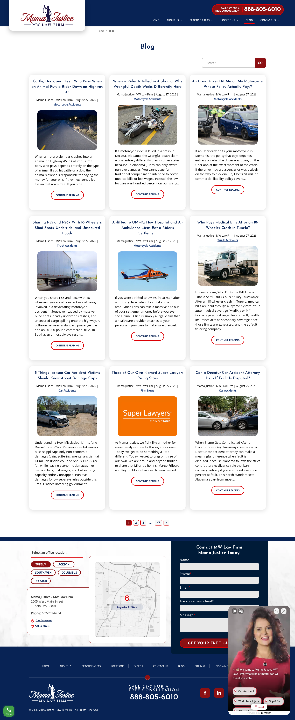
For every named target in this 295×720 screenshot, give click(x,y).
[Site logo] (47, 15)
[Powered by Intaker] (266, 713)
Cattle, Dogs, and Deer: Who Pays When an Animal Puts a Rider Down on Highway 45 (67, 86)
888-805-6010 (154, 697)
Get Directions (44, 620)
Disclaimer (222, 666)
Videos (139, 666)
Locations (228, 20)
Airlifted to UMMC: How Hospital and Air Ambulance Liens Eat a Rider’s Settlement (147, 228)
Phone (186, 574)
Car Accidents (67, 390)
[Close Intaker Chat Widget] (283, 611)
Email (185, 587)
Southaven (43, 572)
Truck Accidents (67, 245)
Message (187, 615)
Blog (249, 20)
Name (185, 560)
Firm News (147, 390)
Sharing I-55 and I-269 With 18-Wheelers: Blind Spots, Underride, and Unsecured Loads (67, 228)
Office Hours (42, 626)
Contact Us (268, 20)
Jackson (63, 564)
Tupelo (41, 564)
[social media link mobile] (205, 693)
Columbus (69, 572)
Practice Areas (200, 20)
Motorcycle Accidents (67, 104)
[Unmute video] (234, 611)
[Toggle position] (276, 611)
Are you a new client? (197, 601)
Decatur (41, 581)
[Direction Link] (127, 599)
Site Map (200, 666)
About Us (173, 20)
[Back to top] (147, 677)
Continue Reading (67, 195)
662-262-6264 (46, 613)
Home (155, 20)
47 (158, 522)
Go (260, 63)
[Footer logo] (51, 693)
